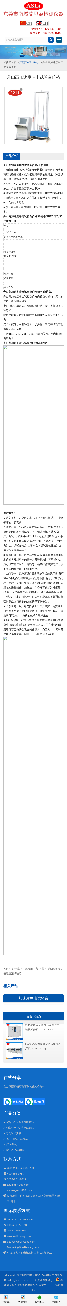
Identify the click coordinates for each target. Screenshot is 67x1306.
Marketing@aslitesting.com (23, 1247)
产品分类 (12, 1113)
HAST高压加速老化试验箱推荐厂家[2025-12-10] (43, 1046)
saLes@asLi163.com (19, 1190)
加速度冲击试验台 (29, 62)
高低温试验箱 (13, 1133)
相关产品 (10, 986)
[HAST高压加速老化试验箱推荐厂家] (14, 1058)
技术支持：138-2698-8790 (45, 32)
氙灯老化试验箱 (15, 1149)
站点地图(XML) (43, 1280)
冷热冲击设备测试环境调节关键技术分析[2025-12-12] (42, 1027)
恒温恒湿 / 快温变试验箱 (20, 1127)
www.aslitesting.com (19, 1236)
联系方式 (12, 1159)
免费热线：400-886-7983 (46, 28)
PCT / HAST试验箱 (17, 1138)
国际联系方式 (16, 1210)
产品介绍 (12, 156)
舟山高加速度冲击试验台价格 (22, 169)
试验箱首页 (9, 62)
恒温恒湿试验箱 (48, 968)
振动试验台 (12, 1144)
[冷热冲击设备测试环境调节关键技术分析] (14, 1039)
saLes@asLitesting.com (21, 1241)
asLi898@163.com (18, 1184)
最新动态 (33, 1016)
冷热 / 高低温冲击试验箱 (20, 1122)
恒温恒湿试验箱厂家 (26, 968)
